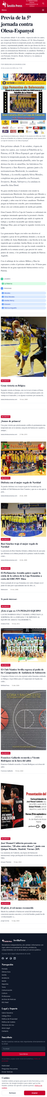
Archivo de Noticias (9, 999)
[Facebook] (3, 958)
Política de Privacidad (9, 1019)
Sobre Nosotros (7, 1013)
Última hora (6, 972)
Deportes (5, 984)
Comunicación (7, 990)
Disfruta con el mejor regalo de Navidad (21, 482)
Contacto (5, 1031)
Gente (4, 981)
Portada (4, 969)
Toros (4, 987)
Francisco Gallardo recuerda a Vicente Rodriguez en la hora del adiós (20, 759)
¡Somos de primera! (11, 421)
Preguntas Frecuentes (10, 1069)
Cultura (4, 993)
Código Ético (6, 1016)
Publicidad (6, 1066)
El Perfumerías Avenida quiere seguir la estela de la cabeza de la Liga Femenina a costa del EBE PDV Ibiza (21, 576)
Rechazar (12, 1093)
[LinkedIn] (15, 958)
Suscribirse (23, 1054)
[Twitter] (7, 958)
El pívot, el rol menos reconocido (17, 908)
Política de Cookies (8, 1022)
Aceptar (35, 1093)
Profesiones (6, 996)
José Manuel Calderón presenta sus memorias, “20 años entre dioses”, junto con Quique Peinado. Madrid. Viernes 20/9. (23, 846)
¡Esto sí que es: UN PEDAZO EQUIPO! (21, 610)
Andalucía (5, 978)
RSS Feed (5, 1002)
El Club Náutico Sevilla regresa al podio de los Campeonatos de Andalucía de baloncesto (23, 671)
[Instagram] (11, 958)
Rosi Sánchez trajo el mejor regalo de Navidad (19, 545)
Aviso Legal (6, 1028)
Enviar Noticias (7, 1072)
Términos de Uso (8, 1025)
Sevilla (4, 975)
